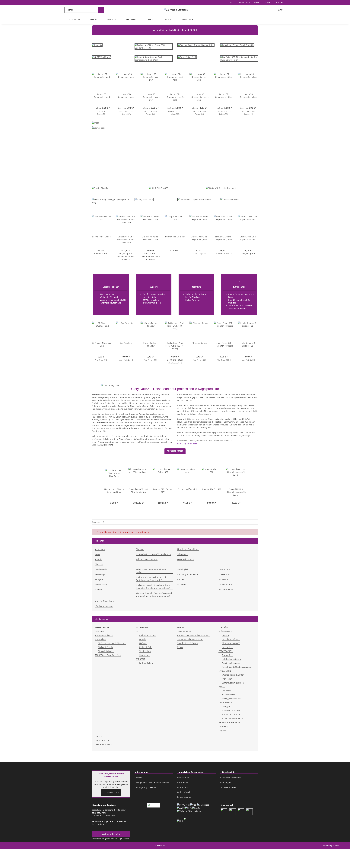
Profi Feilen (227, 679)
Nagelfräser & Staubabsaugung (236, 667)
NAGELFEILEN (225, 671)
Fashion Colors (146, 663)
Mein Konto (244, 2)
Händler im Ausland (104, 606)
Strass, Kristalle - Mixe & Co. (190, 639)
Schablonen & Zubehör (232, 718)
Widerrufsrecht (226, 584)
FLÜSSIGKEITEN (226, 631)
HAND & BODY (102, 740)
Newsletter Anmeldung (188, 549)
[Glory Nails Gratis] (144, 200)
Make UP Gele (145, 647)
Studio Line (144, 655)
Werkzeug (223, 726)
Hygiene (222, 730)
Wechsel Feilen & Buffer (233, 675)
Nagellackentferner (231, 639)
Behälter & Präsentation (229, 722)
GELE (138, 631)
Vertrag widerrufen (111, 834)
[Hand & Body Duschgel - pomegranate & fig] (111, 202)
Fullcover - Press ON (231, 710)
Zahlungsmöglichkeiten (146, 559)
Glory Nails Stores (185, 559)
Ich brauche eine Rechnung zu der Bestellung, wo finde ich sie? (152, 578)
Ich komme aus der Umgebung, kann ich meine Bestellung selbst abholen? (153, 586)
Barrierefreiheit (226, 589)
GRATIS (99, 736)
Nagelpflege (227, 647)
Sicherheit (182, 584)
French (142, 639)
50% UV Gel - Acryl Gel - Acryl (108, 655)
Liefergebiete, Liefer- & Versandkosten (153, 554)
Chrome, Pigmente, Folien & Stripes (193, 635)
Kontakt (267, 2)
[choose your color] (229, 199)
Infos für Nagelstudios (105, 601)
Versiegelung (145, 651)
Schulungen (182, 554)
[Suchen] (101, 10)
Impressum (224, 579)
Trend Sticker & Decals (187, 643)
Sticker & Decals (105, 647)
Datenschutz (224, 569)
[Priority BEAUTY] (100, 188)
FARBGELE (140, 659)
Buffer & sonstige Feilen (233, 682)
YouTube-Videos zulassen (203, 170)
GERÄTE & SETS (226, 651)
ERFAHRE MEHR (175, 451)
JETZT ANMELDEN (111, 792)
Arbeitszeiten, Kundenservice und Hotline (151, 570)
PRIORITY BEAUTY (104, 744)
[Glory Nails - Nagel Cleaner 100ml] (194, 199)
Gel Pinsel (226, 690)
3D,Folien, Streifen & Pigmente (112, 643)
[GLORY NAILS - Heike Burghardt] (221, 188)
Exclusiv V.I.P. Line (147, 635)
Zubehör (99, 589)
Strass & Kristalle (106, 651)
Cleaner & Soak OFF (231, 643)
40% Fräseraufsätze (104, 635)
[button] (264, 9)
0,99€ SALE (99, 631)
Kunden (181, 579)
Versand (125, 838)
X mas (180, 647)
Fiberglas (226, 706)
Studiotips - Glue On (231, 714)
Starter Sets (227, 655)
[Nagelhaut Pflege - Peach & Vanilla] (237, 44)
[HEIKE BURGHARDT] (158, 188)
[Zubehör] (97, 46)
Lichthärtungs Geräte (231, 659)
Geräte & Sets (101, 584)
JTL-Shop (335, 845)
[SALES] (95, 123)
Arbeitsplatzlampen (231, 663)
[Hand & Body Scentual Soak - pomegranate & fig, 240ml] (154, 59)
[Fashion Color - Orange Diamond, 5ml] (196, 44)
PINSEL (222, 686)
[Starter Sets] (98, 128)
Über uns (279, 2)
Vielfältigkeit (183, 569)
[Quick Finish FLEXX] (187, 56)
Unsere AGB (224, 574)
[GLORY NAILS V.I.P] (101, 58)
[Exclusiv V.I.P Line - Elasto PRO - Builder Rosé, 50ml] (154, 47)
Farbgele (99, 579)
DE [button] (231, 2)
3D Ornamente (184, 631)
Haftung (143, 643)
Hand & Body (101, 569)
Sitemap (140, 549)
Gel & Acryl (100, 574)
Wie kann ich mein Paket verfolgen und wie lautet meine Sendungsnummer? (154, 594)
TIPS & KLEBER (225, 702)
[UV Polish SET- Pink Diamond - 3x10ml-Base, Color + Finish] (239, 58)
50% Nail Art (100, 639)
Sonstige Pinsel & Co (231, 698)
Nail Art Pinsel (228, 694)
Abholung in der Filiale (187, 574)
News (256, 2)
